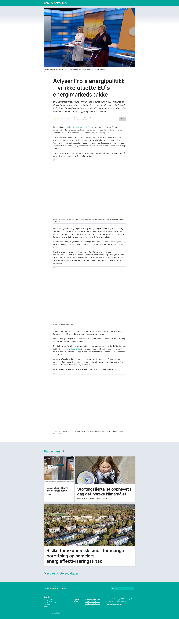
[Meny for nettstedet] (133, 2)
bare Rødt (75, 349)
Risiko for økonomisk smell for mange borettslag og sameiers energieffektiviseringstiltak (85, 556)
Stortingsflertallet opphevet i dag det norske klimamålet (104, 491)
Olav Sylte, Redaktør (64, 119)
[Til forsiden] (55, 588)
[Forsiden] (55, 3)
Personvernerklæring (114, 604)
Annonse (50, 494)
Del (123, 119)
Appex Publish (56, 613)
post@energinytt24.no (92, 600)
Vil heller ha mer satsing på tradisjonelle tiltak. (93, 498)
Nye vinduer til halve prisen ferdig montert (58, 489)
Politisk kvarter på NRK (79, 127)
